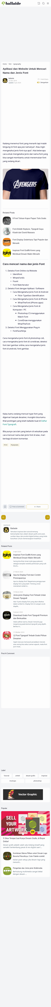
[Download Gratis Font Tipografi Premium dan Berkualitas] (7, 619)
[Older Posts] (3, 517)
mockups (12, 781)
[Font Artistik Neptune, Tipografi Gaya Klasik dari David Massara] (7, 235)
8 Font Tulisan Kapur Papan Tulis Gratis (29, 218)
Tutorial (6, 776)
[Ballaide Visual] (11, 3)
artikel (17, 776)
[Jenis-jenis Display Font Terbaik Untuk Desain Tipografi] (7, 599)
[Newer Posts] (47, 517)
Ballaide (13, 528)
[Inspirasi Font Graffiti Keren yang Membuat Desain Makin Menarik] (7, 256)
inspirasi (44, 776)
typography (15, 445)
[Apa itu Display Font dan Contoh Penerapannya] (7, 578)
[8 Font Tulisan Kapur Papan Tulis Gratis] (7, 224)
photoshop (38, 781)
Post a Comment (18, 507)
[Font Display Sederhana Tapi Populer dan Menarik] (7, 245)
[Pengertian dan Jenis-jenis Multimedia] (7, 874)
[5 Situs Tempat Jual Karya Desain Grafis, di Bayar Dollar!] (25, 835)
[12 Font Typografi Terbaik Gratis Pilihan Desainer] (7, 639)
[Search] (43, 3)
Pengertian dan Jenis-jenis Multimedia (27, 868)
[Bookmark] (5, 507)
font (6, 445)
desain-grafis (30, 776)
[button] (42, 82)
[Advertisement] (25, 33)
